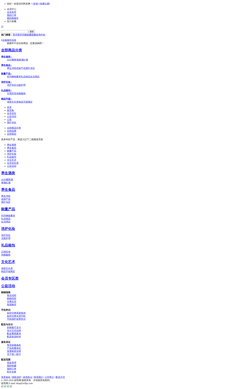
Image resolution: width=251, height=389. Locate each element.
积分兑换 (11, 372)
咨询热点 (27, 377)
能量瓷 (34, 35)
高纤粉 (41, 35)
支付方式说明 (14, 330)
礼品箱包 (11, 157)
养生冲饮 (11, 68)
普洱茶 (16, 35)
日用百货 (11, 93)
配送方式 (60, 377)
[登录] (36, 3)
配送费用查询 (14, 333)
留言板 (10, 110)
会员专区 (11, 113)
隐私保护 (16, 377)
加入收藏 (11, 21)
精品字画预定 (26, 102)
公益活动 (11, 116)
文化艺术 (11, 160)
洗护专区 (11, 85)
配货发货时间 (14, 336)
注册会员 (11, 301)
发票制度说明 (14, 351)
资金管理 (11, 362)
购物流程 (11, 298)
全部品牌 (11, 131)
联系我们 (38, 377)
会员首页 (11, 12)
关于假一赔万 (14, 354)
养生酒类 (11, 145)
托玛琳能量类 (14, 76)
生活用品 (35, 76)
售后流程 (11, 295)
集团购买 (11, 304)
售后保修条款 (14, 345)
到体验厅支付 (14, 327)
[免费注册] (44, 3)
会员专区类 (13, 163)
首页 (9, 107)
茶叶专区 (30, 68)
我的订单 (11, 15)
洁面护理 (21, 85)
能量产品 (11, 151)
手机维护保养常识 (16, 319)
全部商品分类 (11, 50)
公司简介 (49, 377)
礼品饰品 (25, 76)
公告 (9, 119)
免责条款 (5, 377)
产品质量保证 (14, 348)
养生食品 (11, 148)
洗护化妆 (11, 154)
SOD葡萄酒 (13, 60)
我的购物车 (13, 18)
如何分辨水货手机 (16, 316)
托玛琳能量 (25, 35)
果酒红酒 (23, 60)
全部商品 (11, 134)
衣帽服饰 (21, 93)
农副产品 (21, 68)
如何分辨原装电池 (16, 313)
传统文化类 (13, 102)
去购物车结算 (9, 40)
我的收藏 (11, 365)
